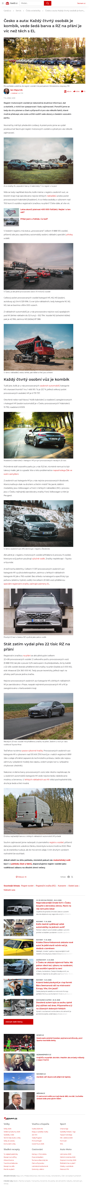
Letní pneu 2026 (65, 1154)
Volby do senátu (9, 1141)
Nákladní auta (9, 890)
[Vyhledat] (47, 3)
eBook (69, 91)
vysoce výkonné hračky (32, 751)
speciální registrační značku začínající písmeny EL (26, 584)
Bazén (16, 1181)
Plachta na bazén (25, 1181)
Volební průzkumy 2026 (12, 1132)
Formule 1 (63, 1141)
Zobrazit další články (14, 1022)
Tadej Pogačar (37, 1138)
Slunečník (43, 1181)
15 (84, 91)
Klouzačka (51, 1181)
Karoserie (62, 886)
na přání (27, 656)
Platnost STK (64, 1169)
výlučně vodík (38, 559)
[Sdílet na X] (72, 877)
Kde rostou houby (44, 1176)
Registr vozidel (27, 886)
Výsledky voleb (9, 1135)
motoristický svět (61, 860)
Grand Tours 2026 (38, 1144)
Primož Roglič (37, 1141)
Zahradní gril (77, 1181)
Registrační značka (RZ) (46, 886)
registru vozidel (56, 842)
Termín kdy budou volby (12, 1138)
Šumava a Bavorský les (40, 1160)
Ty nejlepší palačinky (11, 1154)
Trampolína (35, 1181)
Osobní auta (73, 886)
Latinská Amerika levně (40, 1166)
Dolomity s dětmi (38, 1169)
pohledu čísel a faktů (21, 864)
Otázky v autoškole (66, 1166)
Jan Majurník (16, 90)
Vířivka (6, 1184)
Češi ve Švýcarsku (38, 1163)
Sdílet (78, 91)
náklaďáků (52, 196)
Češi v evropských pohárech (71, 1176)
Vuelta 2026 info (37, 1129)
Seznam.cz (81, 3)
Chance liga (64, 1129)
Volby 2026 (7, 1129)
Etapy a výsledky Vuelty (40, 1132)
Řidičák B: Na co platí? (67, 1163)
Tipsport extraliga (66, 1135)
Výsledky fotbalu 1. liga (67, 1132)
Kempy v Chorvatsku (39, 1154)
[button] (44, 61)
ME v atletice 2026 (66, 1138)
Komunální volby (10, 1144)
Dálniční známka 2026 (67, 1157)
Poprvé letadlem (37, 1157)
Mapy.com (20, 1176)
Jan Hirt (34, 1135)
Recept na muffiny (10, 1157)
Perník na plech (9, 1169)
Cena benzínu (56, 1176)
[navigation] (3, 3)
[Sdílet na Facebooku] (68, 877)
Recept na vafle (9, 1166)
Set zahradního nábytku (64, 1181)
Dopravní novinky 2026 (68, 1160)
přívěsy (69, 235)
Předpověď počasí (30, 1176)
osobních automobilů (50, 386)
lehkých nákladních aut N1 (37, 780)
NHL (61, 1144)
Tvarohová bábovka (10, 1163)
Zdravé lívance (9, 1160)
